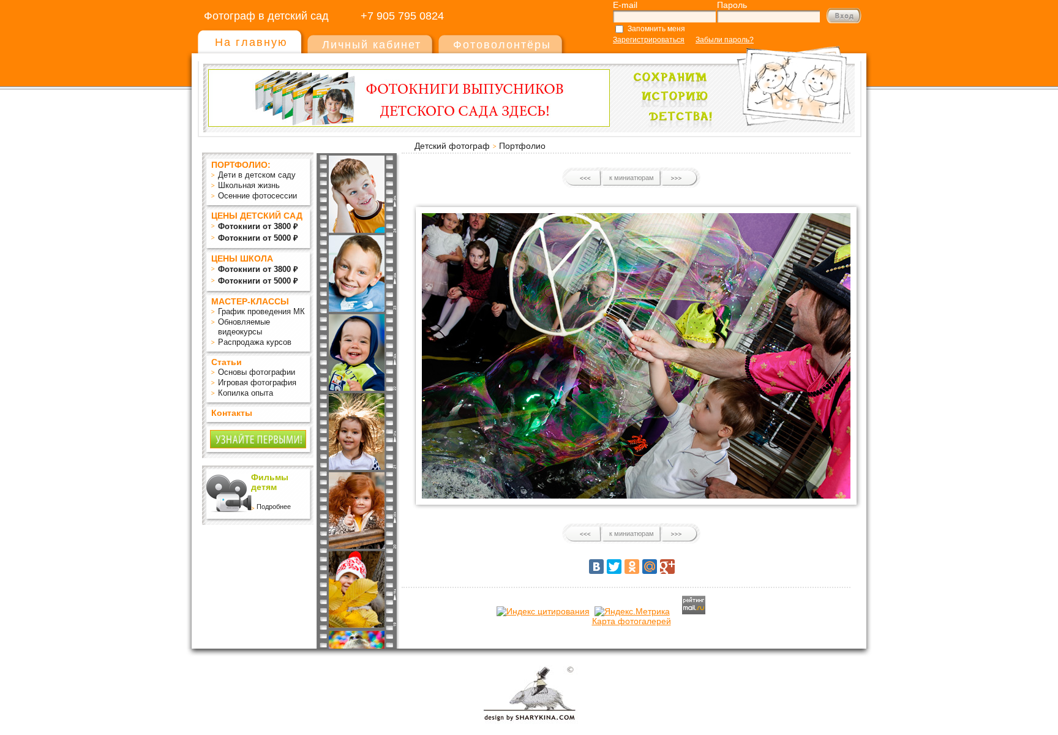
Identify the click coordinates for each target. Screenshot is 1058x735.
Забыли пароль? (725, 40)
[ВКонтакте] (596, 566)
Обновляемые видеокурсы (244, 326)
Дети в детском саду (257, 174)
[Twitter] (614, 566)
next (679, 178)
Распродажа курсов (254, 342)
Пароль (732, 5)
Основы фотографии (256, 372)
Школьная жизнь (249, 185)
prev (584, 178)
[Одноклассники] (632, 566)
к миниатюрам (631, 177)
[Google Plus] (667, 566)
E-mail (625, 5)
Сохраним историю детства (737, 80)
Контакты (231, 413)
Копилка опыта (245, 393)
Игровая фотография (257, 382)
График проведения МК (261, 311)
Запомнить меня (656, 28)
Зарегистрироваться (649, 40)
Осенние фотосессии (257, 195)
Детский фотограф (452, 146)
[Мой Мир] (649, 566)
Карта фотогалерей (631, 621)
